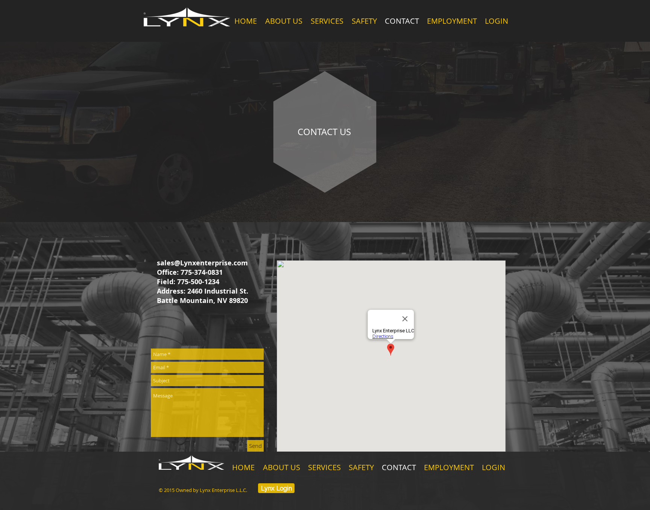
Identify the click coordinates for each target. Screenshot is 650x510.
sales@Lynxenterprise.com (202, 263)
